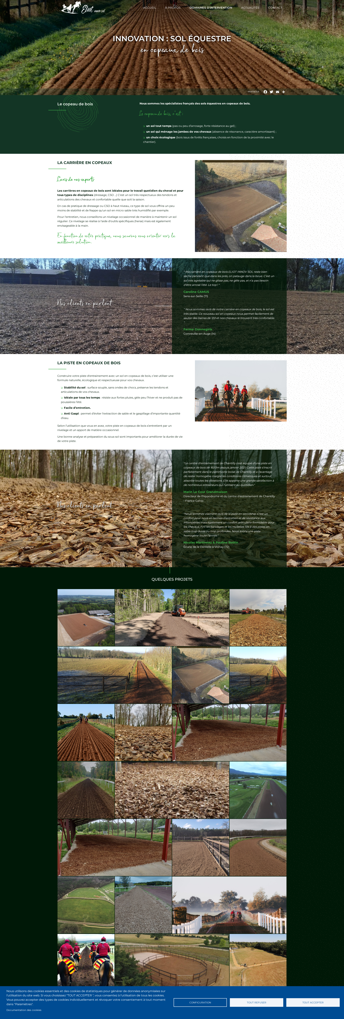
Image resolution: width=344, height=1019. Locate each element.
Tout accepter (313, 1002)
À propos (173, 7)
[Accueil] (81, 8)
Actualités (250, 7)
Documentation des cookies (23, 1010)
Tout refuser (256, 1002)
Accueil (149, 7)
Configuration (200, 1002)
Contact (275, 7)
